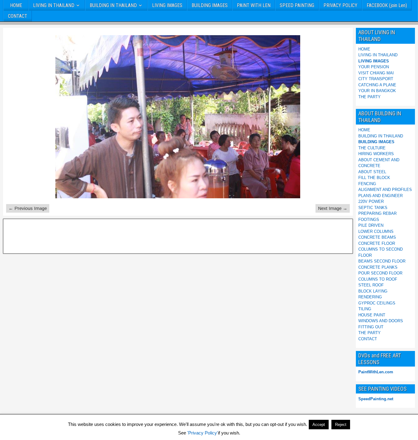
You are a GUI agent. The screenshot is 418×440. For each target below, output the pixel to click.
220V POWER (371, 201)
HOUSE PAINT (371, 315)
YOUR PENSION (373, 67)
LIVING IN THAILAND (53, 5)
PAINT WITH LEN (254, 5)
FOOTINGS (368, 219)
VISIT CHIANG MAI (376, 73)
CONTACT (17, 16)
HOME (16, 5)
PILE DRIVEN (370, 225)
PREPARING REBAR (377, 213)
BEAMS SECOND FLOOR (381, 261)
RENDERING (370, 297)
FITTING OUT (370, 327)
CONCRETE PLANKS (377, 267)
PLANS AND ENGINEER (380, 195)
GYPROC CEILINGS (376, 303)
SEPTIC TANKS (372, 207)
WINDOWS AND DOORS (380, 321)
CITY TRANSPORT (375, 78)
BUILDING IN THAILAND (113, 5)
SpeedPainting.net (375, 399)
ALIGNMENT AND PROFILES (385, 189)
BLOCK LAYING (372, 291)
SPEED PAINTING (297, 5)
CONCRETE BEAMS (377, 237)
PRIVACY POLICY (340, 5)
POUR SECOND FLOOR (380, 273)
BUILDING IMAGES (210, 5)
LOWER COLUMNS (376, 231)
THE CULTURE (372, 148)
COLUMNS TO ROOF (377, 279)
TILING (364, 309)
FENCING (367, 183)
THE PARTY (369, 97)
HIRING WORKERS (376, 153)
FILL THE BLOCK (374, 177)
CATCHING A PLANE (377, 85)
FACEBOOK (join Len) (387, 5)
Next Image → (332, 208)
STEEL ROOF (371, 285)
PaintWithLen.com (375, 372)
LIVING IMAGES (167, 5)
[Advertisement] (36, 235)
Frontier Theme (401, 434)
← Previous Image (28, 208)
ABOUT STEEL (372, 172)
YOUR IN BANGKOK (377, 90)
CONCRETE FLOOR (376, 243)
